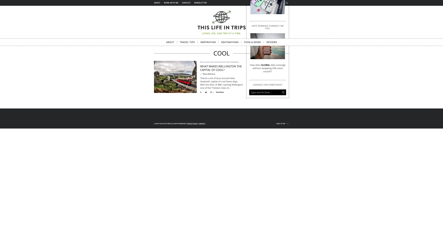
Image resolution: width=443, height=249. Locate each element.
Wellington (235, 62)
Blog (202, 62)
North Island (225, 62)
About (157, 3)
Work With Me (171, 3)
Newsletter (200, 3)
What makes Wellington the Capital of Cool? (221, 68)
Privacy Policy (192, 124)
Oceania (207, 62)
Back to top (281, 124)
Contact (186, 3)
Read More (220, 92)
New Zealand (216, 62)
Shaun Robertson (209, 74)
